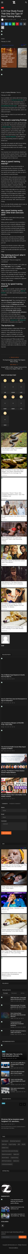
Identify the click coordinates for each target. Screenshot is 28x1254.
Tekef (12, 1001)
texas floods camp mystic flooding (10, 1151)
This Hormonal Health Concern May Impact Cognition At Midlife (13, 747)
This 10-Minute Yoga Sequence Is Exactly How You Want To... (13, 675)
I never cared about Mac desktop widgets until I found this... (18, 1081)
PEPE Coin (4, 1144)
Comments (5, 803)
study (4, 289)
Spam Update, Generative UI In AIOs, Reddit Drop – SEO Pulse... (18, 1215)
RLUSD (23, 1144)
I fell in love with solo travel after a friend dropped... (17, 1072)
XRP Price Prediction (6, 1161)
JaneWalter (13, 1091)
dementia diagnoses (11, 136)
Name (2, 807)
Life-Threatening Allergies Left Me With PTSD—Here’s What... (12, 723)
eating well (22, 320)
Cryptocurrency (14, 1157)
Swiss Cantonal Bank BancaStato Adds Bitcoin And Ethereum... (18, 1015)
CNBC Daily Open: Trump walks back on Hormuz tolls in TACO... (18, 998)
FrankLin (12, 1034)
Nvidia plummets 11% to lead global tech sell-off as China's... (19, 1006)
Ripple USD (16, 1154)
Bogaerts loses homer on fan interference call (17, 1207)
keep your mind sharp (17, 100)
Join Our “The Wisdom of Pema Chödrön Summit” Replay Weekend (12, 771)
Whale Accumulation (6, 1154)
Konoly (2, 726)
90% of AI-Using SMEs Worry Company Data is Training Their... (18, 1064)
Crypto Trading (12, 1144)
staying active (14, 320)
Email (2, 814)
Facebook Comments (14, 803)
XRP (19, 1144)
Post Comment (6, 833)
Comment (4, 821)
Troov (2, 678)
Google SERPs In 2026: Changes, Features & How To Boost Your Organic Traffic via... (14, 368)
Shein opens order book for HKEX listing (18, 1089)
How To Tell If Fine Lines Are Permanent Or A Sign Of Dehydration (14, 699)
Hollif (5, 19)
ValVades (13, 1027)
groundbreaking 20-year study (8, 105)
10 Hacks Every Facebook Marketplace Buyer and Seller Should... (11, 1121)
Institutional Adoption (7, 1164)
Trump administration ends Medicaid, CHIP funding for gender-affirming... (17, 1201)
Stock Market (5, 1141)
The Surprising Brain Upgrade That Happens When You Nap (14, 360)
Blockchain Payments (15, 1141)
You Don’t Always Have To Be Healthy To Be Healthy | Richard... (13, 795)
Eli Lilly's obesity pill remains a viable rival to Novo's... (18, 1031)
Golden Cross (5, 1147)
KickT (2, 702)
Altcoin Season (5, 1157)
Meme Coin (16, 1161)
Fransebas (4, 1058)
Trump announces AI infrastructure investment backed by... (17, 1023)
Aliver (2, 798)
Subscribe (22, 1237)
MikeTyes (3, 774)
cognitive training (6, 126)
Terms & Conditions (13, 1248)
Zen (2, 7)
